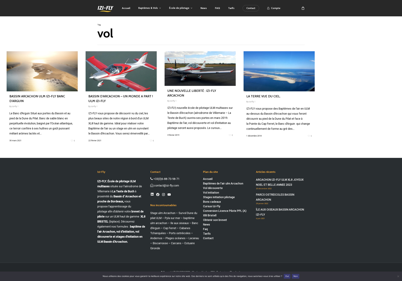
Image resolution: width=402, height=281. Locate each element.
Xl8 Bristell (209, 215)
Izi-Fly (14, 106)
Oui (287, 276)
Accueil (207, 179)
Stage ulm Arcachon (162, 213)
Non (295, 276)
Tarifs (207, 233)
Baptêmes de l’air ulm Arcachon (223, 183)
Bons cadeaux (212, 201)
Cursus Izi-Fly (211, 206)
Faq (205, 229)
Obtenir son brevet (215, 220)
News (206, 224)
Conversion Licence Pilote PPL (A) (224, 210)
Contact (208, 238)
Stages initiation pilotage (219, 197)
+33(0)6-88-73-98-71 (166, 179)
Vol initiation (211, 192)
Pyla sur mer (172, 218)
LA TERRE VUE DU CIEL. (263, 96)
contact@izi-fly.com (166, 185)
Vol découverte (213, 188)
